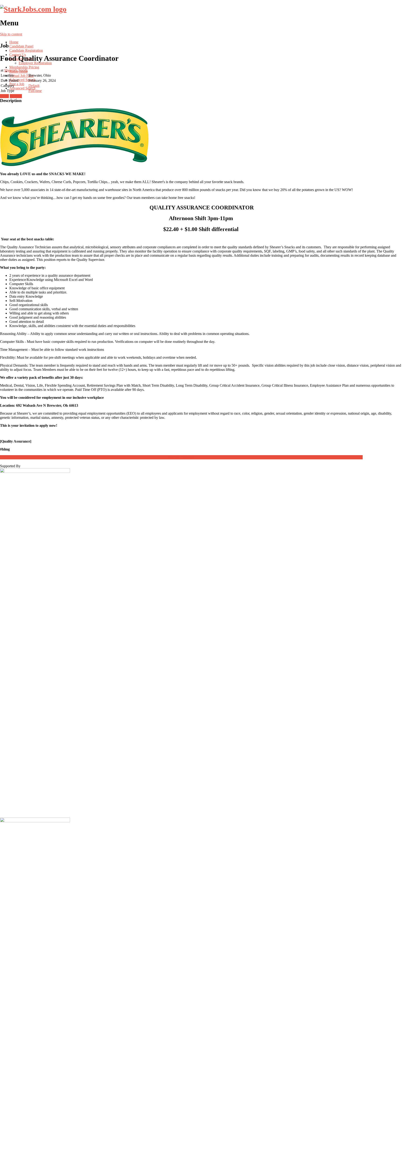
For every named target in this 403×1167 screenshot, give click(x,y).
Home (13, 42)
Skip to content (11, 34)
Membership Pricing (24, 67)
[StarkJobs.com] (33, 9)
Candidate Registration (26, 50)
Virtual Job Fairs (21, 76)
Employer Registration (35, 63)
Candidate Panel (21, 46)
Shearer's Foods (16, 70)
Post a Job (16, 84)
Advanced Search (22, 80)
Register (16, 96)
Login (4, 96)
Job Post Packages (181, 457)
